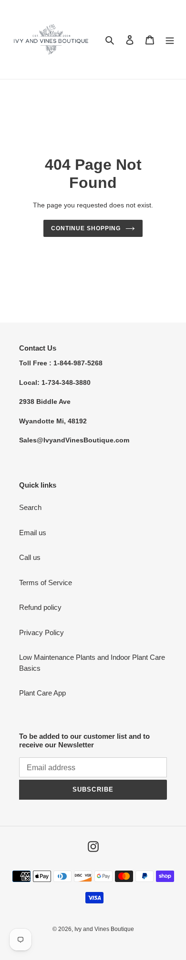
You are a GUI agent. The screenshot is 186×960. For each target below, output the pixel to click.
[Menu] (170, 39)
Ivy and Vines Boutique (104, 929)
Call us (30, 557)
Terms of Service (45, 582)
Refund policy (40, 607)
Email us (32, 533)
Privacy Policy (41, 632)
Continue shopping (86, 228)
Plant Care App (42, 693)
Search (30, 507)
